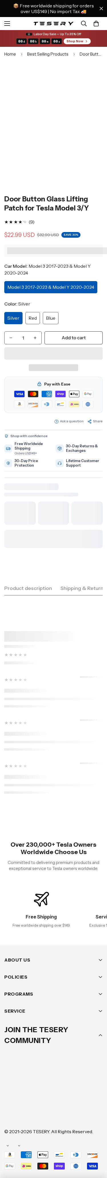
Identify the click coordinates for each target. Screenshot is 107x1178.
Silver (13, 318)
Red (33, 318)
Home (10, 54)
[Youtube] (11, 1114)
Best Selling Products (47, 54)
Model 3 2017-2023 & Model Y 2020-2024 (50, 287)
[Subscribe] (96, 1082)
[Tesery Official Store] (53, 23)
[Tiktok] (28, 1114)
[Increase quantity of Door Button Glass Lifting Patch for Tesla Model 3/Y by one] (35, 338)
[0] (96, 23)
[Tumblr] (79, 1097)
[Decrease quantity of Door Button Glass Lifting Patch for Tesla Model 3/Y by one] (11, 338)
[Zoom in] (90, 148)
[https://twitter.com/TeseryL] (62, 1097)
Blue (50, 318)
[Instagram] (45, 1097)
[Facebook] (28, 1097)
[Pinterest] (11, 1097)
